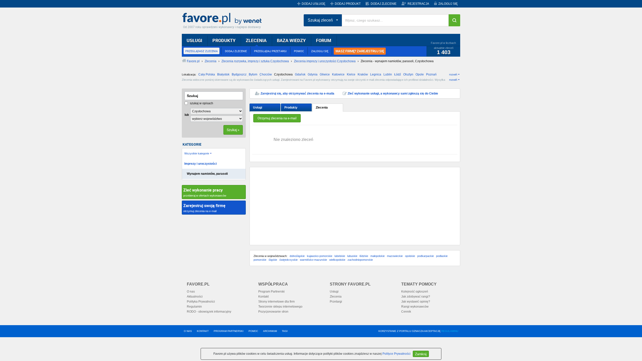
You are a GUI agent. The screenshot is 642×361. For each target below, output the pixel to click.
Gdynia (312, 74)
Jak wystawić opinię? (415, 301)
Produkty (290, 107)
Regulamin (194, 306)
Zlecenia (322, 107)
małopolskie (377, 255)
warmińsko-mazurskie (313, 259)
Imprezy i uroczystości (200, 163)
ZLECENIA (256, 40)
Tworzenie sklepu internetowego (280, 306)
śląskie (273, 259)
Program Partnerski (271, 291)
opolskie (410, 255)
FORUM (323, 40)
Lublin (387, 74)
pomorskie (260, 259)
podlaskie (442, 255)
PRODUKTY (223, 40)
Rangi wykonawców (415, 306)
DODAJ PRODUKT (348, 4)
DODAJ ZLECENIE (383, 4)
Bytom (253, 74)
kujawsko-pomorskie (319, 255)
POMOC (299, 51)
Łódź (397, 74)
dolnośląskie (297, 255)
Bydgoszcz (239, 74)
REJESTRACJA (418, 4)
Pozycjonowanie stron (273, 311)
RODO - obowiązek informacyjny (209, 311)
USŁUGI (194, 40)
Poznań (431, 74)
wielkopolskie (337, 259)
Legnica (375, 74)
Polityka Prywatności (201, 301)
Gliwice (325, 74)
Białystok (223, 74)
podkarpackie (425, 255)
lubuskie (352, 255)
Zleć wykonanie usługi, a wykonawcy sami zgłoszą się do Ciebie (393, 93)
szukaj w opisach (201, 103)
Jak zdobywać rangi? (415, 296)
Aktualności (195, 296)
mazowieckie (395, 255)
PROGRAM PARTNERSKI (229, 331)
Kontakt (263, 296)
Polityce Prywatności (396, 353)
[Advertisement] (355, 206)
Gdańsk (300, 74)
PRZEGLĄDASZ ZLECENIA (201, 51)
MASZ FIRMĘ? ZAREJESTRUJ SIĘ (360, 51)
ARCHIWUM (270, 331)
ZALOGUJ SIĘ (448, 4)
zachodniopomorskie (360, 259)
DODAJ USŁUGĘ (313, 4)
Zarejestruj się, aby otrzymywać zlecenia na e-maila (297, 93)
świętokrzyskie (288, 259)
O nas (191, 291)
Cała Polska (206, 74)
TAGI (285, 331)
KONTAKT (203, 331)
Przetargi (336, 301)
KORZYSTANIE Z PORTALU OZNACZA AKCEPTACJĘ (418, 331)
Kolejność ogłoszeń (414, 291)
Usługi (257, 107)
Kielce (351, 74)
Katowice (338, 74)
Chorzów (266, 74)
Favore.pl (223, 19)
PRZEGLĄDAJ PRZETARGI (270, 51)
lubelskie (340, 255)
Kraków (363, 74)
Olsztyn (408, 74)
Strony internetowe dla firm (276, 301)
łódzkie (364, 255)
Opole (420, 74)
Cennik (406, 311)
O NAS (188, 331)
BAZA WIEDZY (291, 40)
